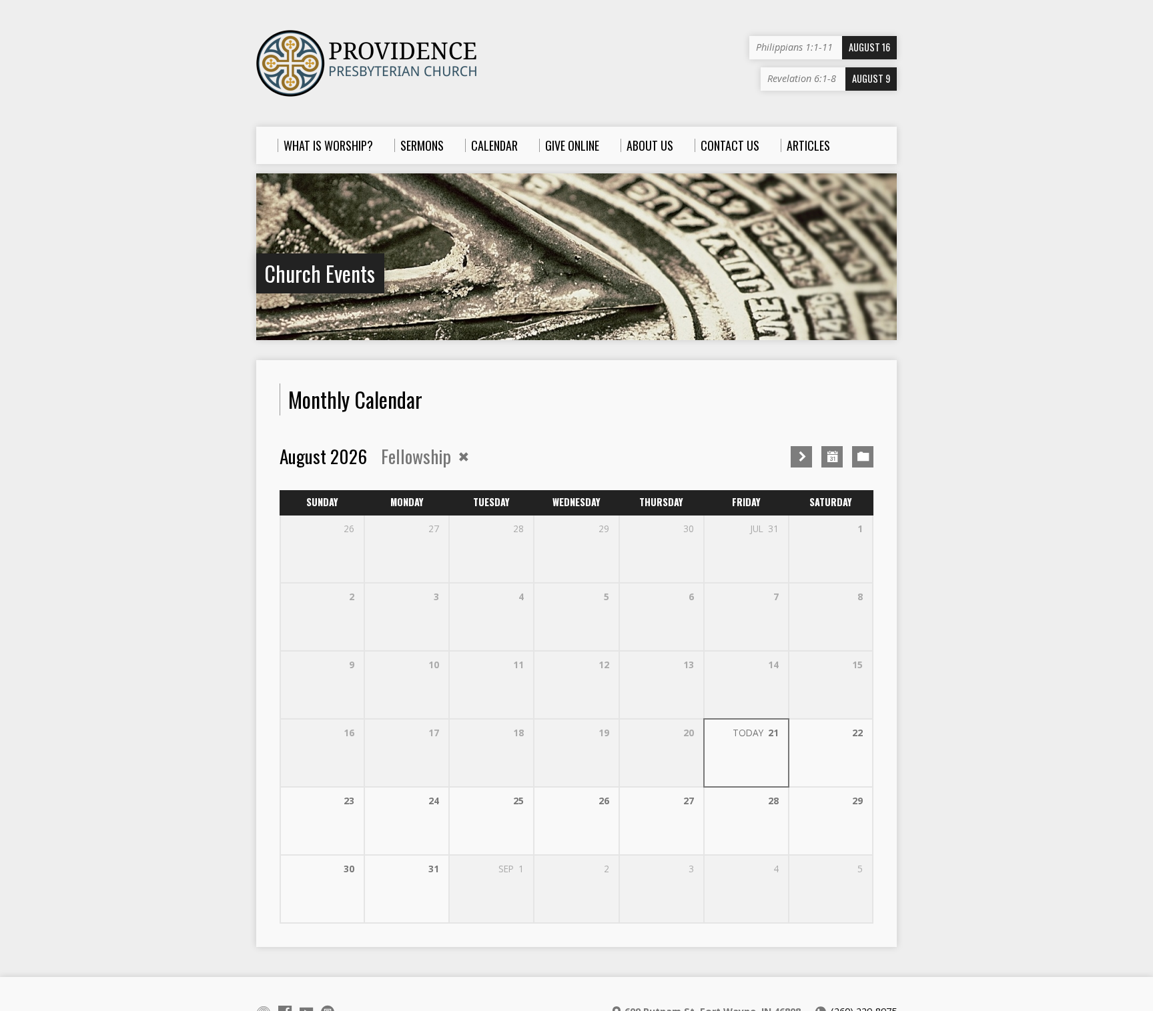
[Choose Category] (862, 456)
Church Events (319, 273)
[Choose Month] (832, 456)
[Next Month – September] (801, 456)
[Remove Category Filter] (463, 456)
